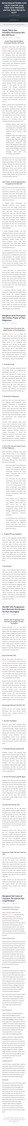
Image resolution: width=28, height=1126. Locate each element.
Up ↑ (14, 1122)
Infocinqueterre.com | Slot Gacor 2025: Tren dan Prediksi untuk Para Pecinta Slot (14, 8)
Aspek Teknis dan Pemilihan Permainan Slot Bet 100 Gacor (13, 32)
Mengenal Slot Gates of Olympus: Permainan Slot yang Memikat (13, 898)
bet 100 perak (12, 189)
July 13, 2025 (5, 323)
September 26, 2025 (7, 37)
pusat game (16, 627)
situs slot (8, 49)
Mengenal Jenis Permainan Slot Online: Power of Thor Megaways (14, 317)
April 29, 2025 (5, 614)
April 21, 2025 (5, 903)
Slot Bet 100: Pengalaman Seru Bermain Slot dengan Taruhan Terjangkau (13, 609)
